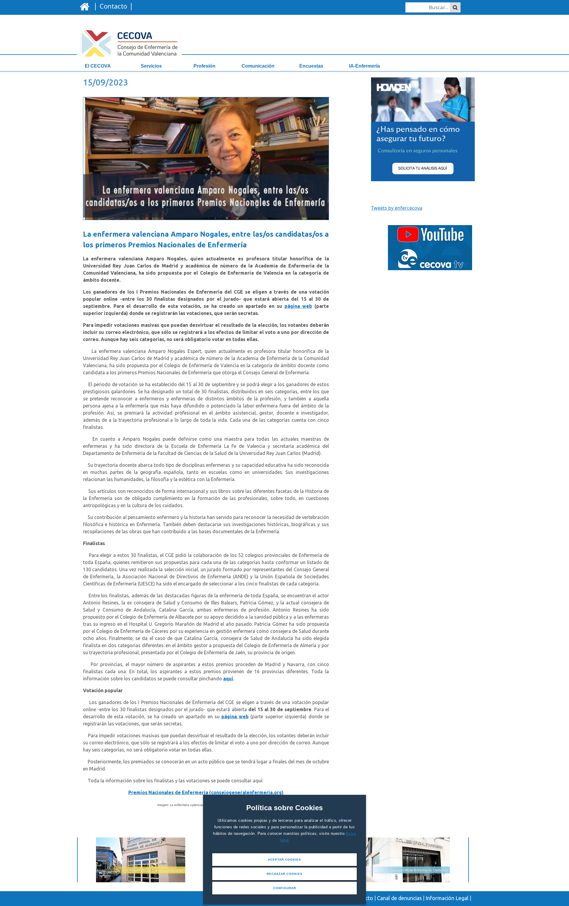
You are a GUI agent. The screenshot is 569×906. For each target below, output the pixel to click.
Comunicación (258, 66)
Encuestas (311, 66)
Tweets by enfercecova (396, 208)
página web (298, 306)
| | (112, 6)
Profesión (204, 66)
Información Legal (447, 898)
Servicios (151, 66)
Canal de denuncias (399, 898)
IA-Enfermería (364, 66)
